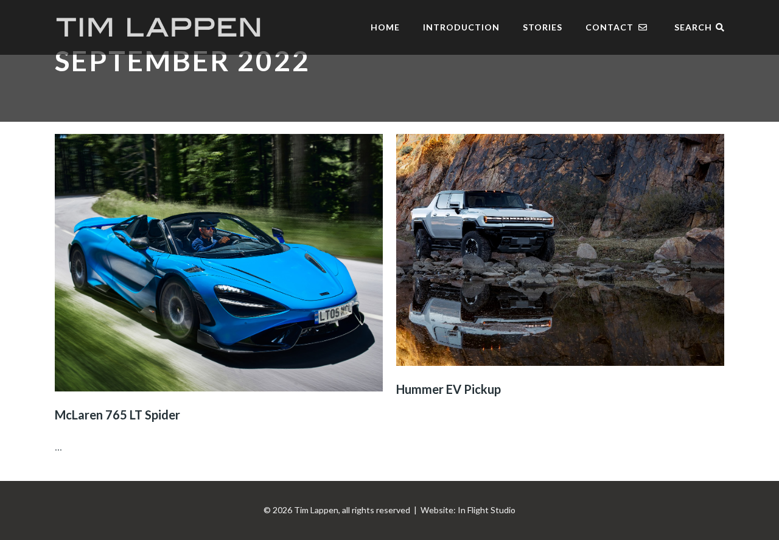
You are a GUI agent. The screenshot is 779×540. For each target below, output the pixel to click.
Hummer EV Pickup (448, 389)
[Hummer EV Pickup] (560, 250)
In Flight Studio (486, 510)
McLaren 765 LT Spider (117, 414)
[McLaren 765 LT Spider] (219, 262)
